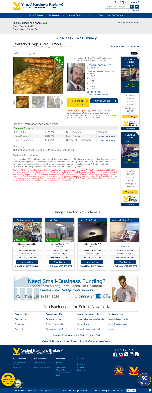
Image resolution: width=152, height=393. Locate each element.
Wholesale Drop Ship (122, 220)
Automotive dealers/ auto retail (88, 329)
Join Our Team (114, 15)
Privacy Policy (61, 370)
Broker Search (61, 367)
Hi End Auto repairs (23, 220)
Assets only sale (83, 324)
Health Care (52, 220)
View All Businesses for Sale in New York (76, 335)
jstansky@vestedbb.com (98, 94)
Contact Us (60, 365)
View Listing (130, 117)
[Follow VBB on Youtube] (121, 354)
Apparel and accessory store (118, 319)
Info (89, 15)
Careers (58, 375)
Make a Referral (76, 15)
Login (127, 10)
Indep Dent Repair (88, 220)
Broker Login (81, 370)
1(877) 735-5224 (127, 2)
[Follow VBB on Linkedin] (131, 354)
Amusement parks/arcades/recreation (91, 319)
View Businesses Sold (42, 367)
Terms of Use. (117, 390)
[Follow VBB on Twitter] (126, 354)
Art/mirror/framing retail (54, 324)
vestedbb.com (130, 129)
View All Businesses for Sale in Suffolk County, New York (76, 341)
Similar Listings (102, 101)
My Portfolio (81, 365)
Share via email (117, 46)
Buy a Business (36, 15)
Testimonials (17, 367)
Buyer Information (19, 365)
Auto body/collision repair (117, 324)
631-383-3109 (93, 92)
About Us (59, 362)
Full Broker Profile (77, 103)
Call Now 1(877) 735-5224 (28, 266)
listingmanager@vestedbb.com (77, 115)
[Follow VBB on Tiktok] (137, 354)
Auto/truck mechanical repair (56, 329)
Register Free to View (106, 136)
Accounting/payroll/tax (54, 314)
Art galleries (19, 324)
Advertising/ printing (115, 314)
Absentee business (22, 314)
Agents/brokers (21, 319)
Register (135, 10)
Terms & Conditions (63, 372)
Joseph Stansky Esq (29, 29)
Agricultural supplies (53, 319)
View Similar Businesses (128, 22)
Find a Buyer (38, 365)
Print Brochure (132, 46)
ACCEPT (131, 390)
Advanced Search (19, 362)
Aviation (111, 329)
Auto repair (19, 329)
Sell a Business (54, 15)
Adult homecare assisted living (88, 314)
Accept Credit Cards (17, 387)
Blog (101, 15)
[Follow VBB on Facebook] (115, 354)
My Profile (80, 367)
